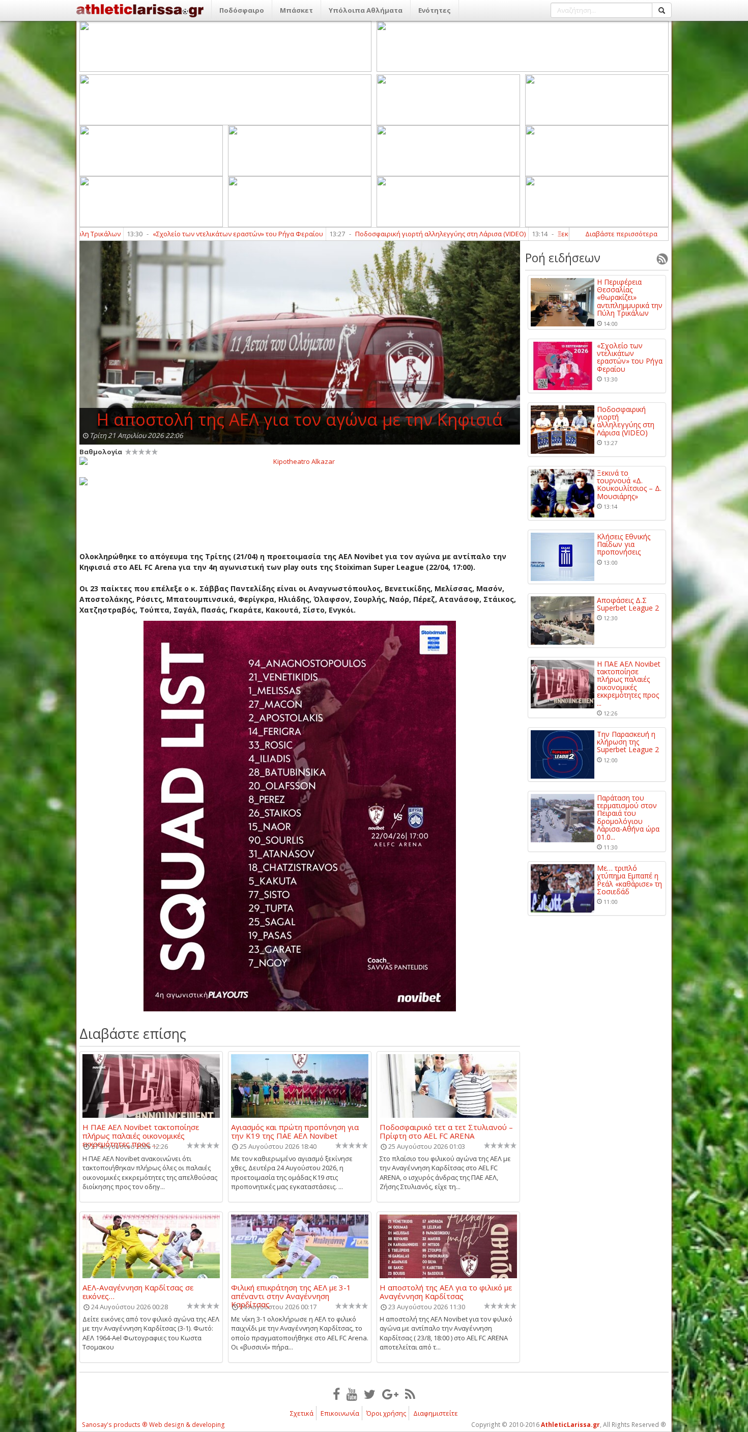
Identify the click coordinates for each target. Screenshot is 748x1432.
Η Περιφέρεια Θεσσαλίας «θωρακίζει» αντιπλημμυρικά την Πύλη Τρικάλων (630, 297)
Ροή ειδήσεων (562, 258)
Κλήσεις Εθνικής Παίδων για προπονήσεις (623, 544)
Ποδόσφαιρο (241, 10)
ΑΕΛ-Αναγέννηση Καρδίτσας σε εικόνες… (137, 1291)
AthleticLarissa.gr (570, 1424)
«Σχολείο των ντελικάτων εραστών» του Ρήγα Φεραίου (165, 233)
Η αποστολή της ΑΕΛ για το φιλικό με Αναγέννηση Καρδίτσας (446, 1291)
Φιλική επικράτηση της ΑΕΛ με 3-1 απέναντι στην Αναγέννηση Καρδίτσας (291, 1291)
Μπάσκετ (296, 10)
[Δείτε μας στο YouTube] (352, 1393)
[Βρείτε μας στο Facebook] (336, 1393)
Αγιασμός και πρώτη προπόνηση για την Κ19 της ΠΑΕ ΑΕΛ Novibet (295, 1131)
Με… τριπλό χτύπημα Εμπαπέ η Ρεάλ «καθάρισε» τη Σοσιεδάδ (629, 880)
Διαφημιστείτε (435, 1413)
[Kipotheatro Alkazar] (299, 460)
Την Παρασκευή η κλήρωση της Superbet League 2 (628, 742)
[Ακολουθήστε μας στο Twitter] (370, 1393)
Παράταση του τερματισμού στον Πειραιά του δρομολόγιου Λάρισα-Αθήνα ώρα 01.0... (628, 817)
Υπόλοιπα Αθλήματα (365, 10)
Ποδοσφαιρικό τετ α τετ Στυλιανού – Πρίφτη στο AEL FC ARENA (446, 1131)
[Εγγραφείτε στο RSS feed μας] (410, 1393)
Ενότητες (434, 10)
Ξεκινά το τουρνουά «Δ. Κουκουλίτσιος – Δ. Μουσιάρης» (629, 485)
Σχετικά (301, 1413)
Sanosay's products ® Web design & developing (153, 1424)
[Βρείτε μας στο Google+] (390, 1393)
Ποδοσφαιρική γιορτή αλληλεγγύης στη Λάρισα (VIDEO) (367, 233)
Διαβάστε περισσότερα (621, 233)
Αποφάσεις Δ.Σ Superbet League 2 (628, 604)
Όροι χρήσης (386, 1413)
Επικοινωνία (340, 1413)
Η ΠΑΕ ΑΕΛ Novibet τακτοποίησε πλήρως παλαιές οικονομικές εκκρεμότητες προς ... (140, 1131)
